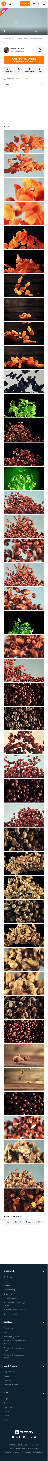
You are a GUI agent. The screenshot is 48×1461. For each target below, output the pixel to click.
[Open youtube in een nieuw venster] (34, 1436)
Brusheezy (8, 1276)
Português (8, 1406)
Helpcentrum (9, 1371)
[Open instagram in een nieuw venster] (16, 1436)
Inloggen (36, 4)
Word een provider (11, 1384)
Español (7, 1402)
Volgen (40, 51)
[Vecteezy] (3, 3)
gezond (18, 1221)
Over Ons (7, 1379)
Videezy (7, 1284)
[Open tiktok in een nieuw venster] (27, 1436)
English (7, 1398)
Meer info (9, 83)
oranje (28, 1221)
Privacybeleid (31, 1451)
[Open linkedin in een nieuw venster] (19, 1436)
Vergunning (8, 1327)
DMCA (6, 1331)
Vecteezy (7, 1280)
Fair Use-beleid (23, 1452)
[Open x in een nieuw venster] (31, 1436)
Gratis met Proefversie (24, 59)
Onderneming (9, 1289)
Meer (6, 1419)
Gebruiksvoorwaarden (17, 1451)
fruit (7, 1221)
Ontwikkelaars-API (11, 1297)
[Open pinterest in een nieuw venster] (23, 1436)
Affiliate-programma (12, 1335)
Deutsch (7, 1410)
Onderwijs (8, 1293)
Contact (7, 1375)
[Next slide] (39, 1221)
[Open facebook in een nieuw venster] (12, 1436)
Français (7, 1415)
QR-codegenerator (11, 1313)
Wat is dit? (25, 79)
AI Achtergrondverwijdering (15, 1308)
